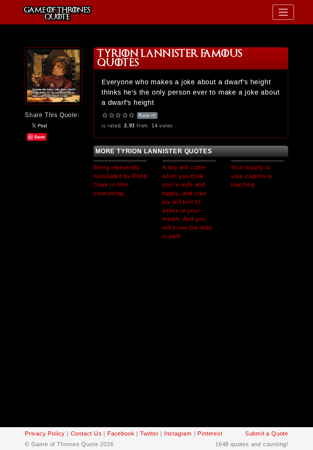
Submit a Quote (266, 433)
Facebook (120, 433)
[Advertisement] (53, 165)
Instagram (178, 433)
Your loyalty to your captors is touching (252, 176)
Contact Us (86, 433)
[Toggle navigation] (283, 12)
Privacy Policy (45, 433)
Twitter (149, 433)
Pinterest (209, 433)
